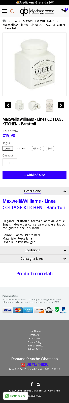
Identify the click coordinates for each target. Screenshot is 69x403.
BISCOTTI (38, 148)
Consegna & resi (32, 259)
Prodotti (34, 335)
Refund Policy (34, 349)
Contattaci (34, 338)
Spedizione (32, 250)
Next (61, 105)
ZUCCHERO (22, 148)
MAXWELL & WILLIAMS (38, 21)
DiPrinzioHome (24, 391)
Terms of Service (34, 345)
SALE (50, 148)
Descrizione (32, 191)
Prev (8, 105)
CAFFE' (8, 148)
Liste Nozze (35, 331)
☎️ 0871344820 (34, 364)
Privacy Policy (34, 342)
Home (12, 21)
